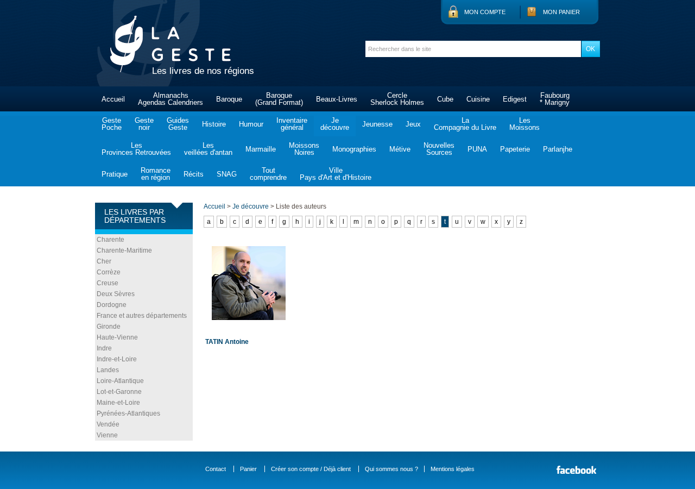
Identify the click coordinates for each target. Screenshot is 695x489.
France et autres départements (142, 315)
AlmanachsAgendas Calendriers (170, 98)
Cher (104, 261)
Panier (248, 469)
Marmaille (260, 149)
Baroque (229, 99)
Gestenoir (144, 123)
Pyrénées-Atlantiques (128, 413)
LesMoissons (524, 123)
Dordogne (112, 305)
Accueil (113, 99)
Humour (251, 124)
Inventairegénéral (291, 123)
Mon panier (561, 12)
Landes (108, 370)
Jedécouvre (334, 123)
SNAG (227, 174)
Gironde (109, 326)
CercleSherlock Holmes (397, 98)
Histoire (214, 124)
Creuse (107, 283)
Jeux (413, 124)
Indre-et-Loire (117, 359)
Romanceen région (155, 173)
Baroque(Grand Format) (279, 98)
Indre (104, 348)
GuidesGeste (178, 123)
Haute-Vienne (117, 337)
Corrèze (109, 272)
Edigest (515, 99)
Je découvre (250, 206)
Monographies (354, 149)
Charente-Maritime (124, 250)
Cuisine (478, 99)
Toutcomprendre (268, 173)
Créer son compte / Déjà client (311, 469)
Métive (399, 149)
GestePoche (112, 123)
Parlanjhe (557, 149)
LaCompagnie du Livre (465, 123)
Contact (215, 469)
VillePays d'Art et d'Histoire (335, 173)
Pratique (115, 174)
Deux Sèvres (116, 294)
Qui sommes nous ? (391, 469)
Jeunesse (377, 124)
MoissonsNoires (304, 148)
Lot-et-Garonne (119, 392)
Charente (110, 239)
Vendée (108, 424)
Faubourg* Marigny (555, 98)
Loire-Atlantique (120, 381)
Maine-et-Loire (118, 402)
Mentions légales (453, 469)
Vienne (107, 435)
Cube (445, 99)
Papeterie (515, 149)
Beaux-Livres (336, 99)
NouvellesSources (439, 148)
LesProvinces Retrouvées (136, 148)
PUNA (477, 149)
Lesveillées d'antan (208, 148)
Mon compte (485, 12)
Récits (194, 174)
